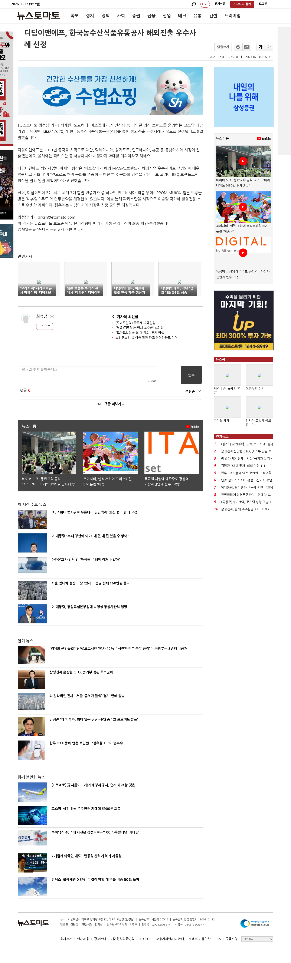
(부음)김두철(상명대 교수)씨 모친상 (139, 327)
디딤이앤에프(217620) (45, 131)
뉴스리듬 (222, 138)
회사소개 (66, 938)
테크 (182, 16)
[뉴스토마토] (38, 15)
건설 (213, 16)
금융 (151, 16)
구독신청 (232, 938)
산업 (167, 16)
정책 (105, 16)
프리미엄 (232, 16)
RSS (218, 938)
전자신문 (220, 3)
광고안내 (100, 938)
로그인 (263, 3)
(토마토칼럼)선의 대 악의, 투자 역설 (139, 332)
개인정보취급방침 (123, 938)
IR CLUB (145, 938)
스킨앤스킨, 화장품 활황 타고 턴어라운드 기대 (146, 337)
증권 (136, 16)
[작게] (269, 47)
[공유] (246, 47)
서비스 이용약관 (199, 938)
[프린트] (238, 47)
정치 (90, 16)
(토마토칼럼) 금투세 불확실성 (135, 322)
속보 (75, 16)
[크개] (260, 47)
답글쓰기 (223, 47)
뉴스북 (45, 326)
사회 (121, 16)
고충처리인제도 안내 (170, 938)
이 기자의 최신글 (125, 317)
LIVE (205, 4)
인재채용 (83, 938)
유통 (197, 16)
